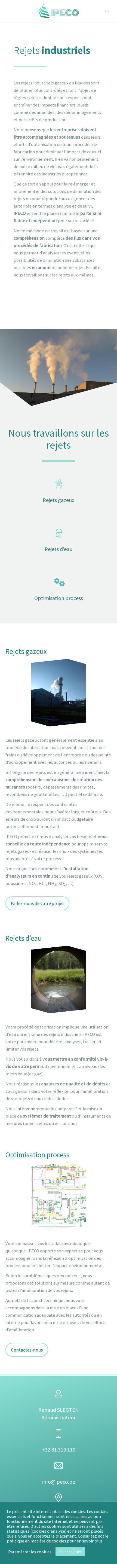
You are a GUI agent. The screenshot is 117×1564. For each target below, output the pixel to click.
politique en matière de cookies (36, 1541)
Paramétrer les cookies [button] (29, 1551)
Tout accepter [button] (70, 1551)
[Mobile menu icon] (107, 11)
